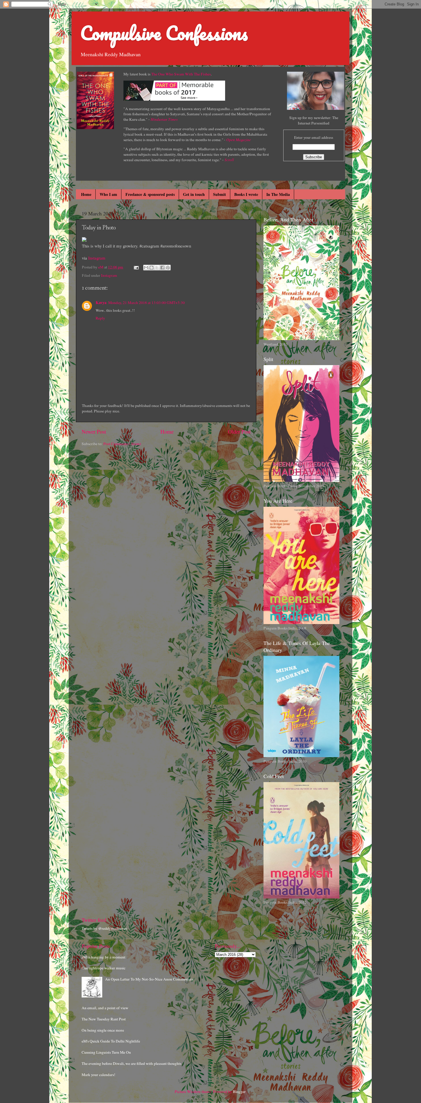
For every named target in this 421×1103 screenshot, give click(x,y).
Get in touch (194, 194)
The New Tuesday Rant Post (104, 1019)
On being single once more (103, 1030)
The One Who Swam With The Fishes (181, 74)
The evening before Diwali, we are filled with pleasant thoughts (131, 1063)
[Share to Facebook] (162, 267)
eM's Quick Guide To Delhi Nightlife (111, 1041)
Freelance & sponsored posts (150, 194)
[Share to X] (157, 267)
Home (86, 194)
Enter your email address (313, 137)
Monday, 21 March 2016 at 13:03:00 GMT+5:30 (146, 302)
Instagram (96, 258)
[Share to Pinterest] (168, 267)
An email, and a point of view (105, 1007)
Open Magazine (238, 139)
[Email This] (146, 267)
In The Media (278, 194)
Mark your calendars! (98, 1074)
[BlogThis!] (151, 267)
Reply (100, 318)
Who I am (108, 194)
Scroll (229, 159)
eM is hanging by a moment (103, 957)
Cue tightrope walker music (103, 968)
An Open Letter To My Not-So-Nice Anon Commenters (149, 979)
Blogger (239, 1091)
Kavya (101, 302)
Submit (219, 194)
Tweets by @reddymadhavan (104, 928)
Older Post (239, 431)
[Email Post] (136, 267)
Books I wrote (246, 194)
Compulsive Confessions (164, 33)
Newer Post (94, 431)
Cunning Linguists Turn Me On (106, 1052)
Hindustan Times (164, 119)
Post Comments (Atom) (122, 443)
